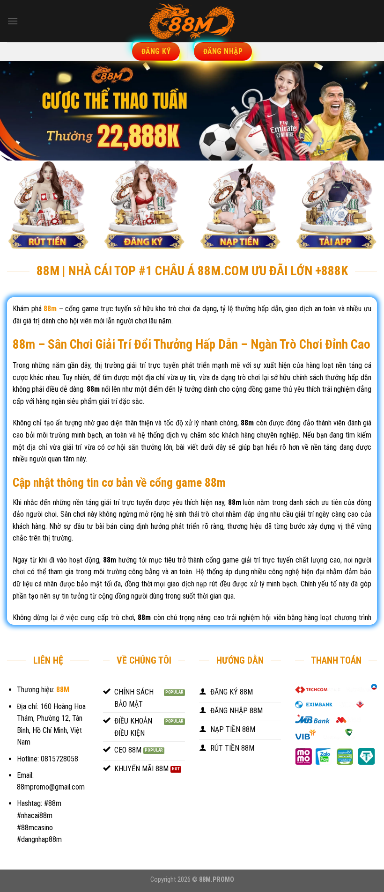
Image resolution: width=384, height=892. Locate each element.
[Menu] (12, 20)
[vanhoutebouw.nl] (192, 21)
